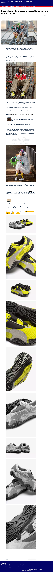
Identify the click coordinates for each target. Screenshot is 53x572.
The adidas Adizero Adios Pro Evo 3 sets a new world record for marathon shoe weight (21, 126)
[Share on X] (4, 19)
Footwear (34, 6)
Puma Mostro (18, 106)
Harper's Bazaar (17, 6)
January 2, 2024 (27, 143)
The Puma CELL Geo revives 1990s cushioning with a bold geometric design (19, 124)
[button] (49, 3)
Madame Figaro (30, 6)
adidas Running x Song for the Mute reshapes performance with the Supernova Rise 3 (21, 206)
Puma (32, 102)
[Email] (8, 19)
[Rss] (51, 6)
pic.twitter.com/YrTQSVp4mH (21, 141)
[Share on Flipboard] (6, 19)
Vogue (3, 6)
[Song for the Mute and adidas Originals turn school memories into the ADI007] (9, 119)
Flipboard (18, 213)
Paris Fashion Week (12, 6)
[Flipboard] (50, 6)
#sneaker (20, 138)
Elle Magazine (6, 6)
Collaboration (22, 6)
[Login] (48, 2)
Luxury (26, 6)
